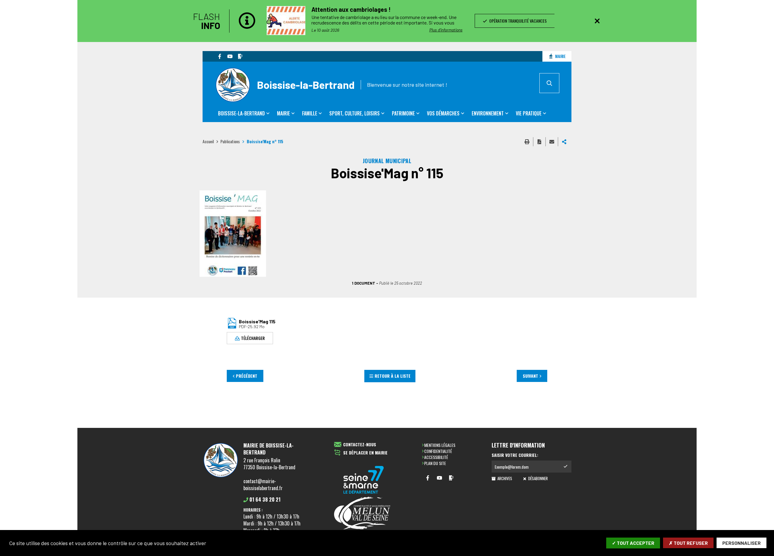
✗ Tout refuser (688, 543)
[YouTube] (230, 56)
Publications (230, 141)
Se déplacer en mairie (365, 452)
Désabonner (537, 478)
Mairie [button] (283, 113)
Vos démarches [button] (443, 113)
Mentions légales (439, 445)
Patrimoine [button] (403, 113)
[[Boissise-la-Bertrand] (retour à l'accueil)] (221, 477)
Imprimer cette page (527, 141)
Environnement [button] (488, 113)
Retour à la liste (393, 376)
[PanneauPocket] (240, 56)
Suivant (530, 376)
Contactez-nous (359, 444)
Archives (504, 478)
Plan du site (435, 463)
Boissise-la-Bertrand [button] (241, 113)
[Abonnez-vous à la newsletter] (565, 467)
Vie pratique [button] (528, 113)
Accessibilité (436, 457)
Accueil (208, 141)
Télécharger (253, 338)
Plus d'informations (446, 29)
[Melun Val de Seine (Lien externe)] (363, 513)
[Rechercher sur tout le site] (549, 83)
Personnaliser (741, 543)
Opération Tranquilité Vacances (517, 21)
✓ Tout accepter (633, 543)
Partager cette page (564, 141)
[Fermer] (597, 20)
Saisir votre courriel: (515, 455)
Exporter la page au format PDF (539, 141)
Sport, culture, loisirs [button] (354, 113)
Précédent (246, 376)
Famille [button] (309, 113)
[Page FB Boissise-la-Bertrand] (219, 56)
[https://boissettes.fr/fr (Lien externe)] (363, 480)
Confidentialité (438, 451)
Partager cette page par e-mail (552, 141)
